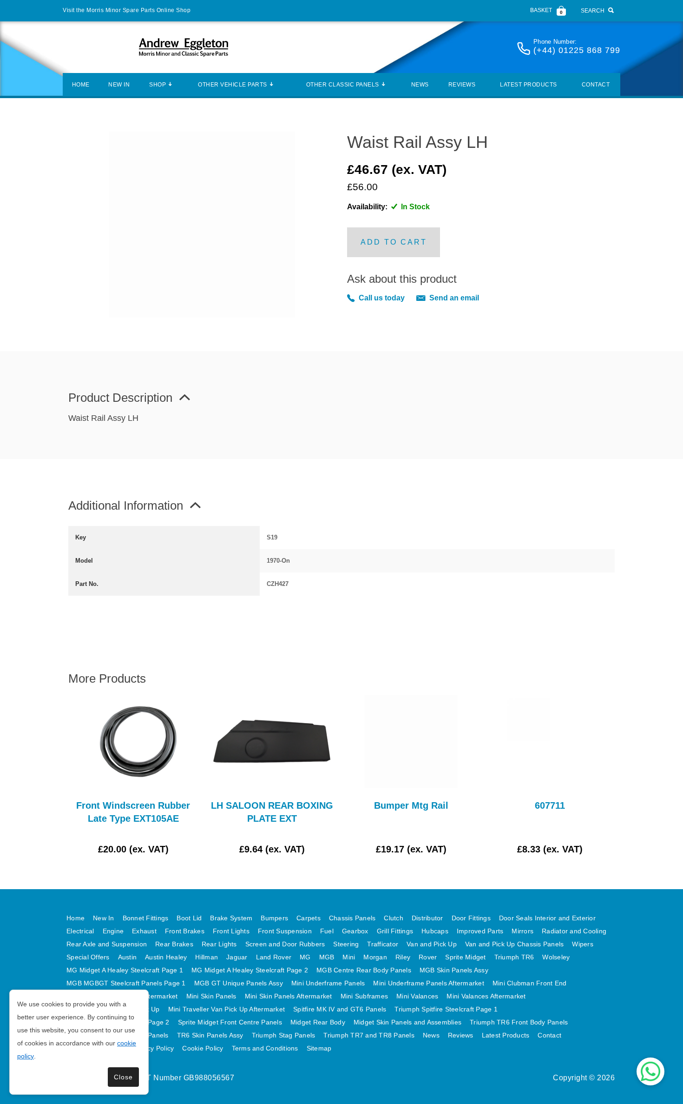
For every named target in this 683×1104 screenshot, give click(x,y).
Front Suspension (285, 931)
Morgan (375, 957)
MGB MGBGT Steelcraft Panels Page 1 (126, 983)
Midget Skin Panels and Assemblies (407, 1022)
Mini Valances (417, 996)
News (420, 84)
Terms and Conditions (265, 1048)
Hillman (206, 957)
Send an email (454, 298)
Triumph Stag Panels (283, 1035)
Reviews (462, 84)
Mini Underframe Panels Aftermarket (428, 983)
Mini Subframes (364, 996)
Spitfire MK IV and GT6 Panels (339, 1009)
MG (305, 957)
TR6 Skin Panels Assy (210, 1035)
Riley (402, 957)
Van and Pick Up (432, 944)
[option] (133, 775)
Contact (596, 84)
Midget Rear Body (317, 1022)
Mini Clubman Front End (530, 983)
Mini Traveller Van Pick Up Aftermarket (226, 1009)
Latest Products (528, 84)
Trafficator (382, 944)
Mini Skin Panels (211, 996)
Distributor (427, 918)
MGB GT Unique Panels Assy (238, 983)
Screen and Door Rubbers (285, 944)
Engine (113, 931)
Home (81, 84)
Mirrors (522, 931)
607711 (550, 805)
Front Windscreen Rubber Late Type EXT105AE (133, 812)
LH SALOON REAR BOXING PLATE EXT (272, 812)
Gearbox (355, 931)
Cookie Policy (202, 1048)
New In (119, 84)
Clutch (393, 918)
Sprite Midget (465, 957)
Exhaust (144, 931)
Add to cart (394, 242)
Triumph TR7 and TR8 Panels (368, 1035)
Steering (346, 944)
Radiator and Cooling (574, 931)
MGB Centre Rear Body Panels (363, 970)
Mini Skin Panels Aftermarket (288, 996)
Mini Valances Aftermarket (486, 996)
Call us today (382, 298)
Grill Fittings (395, 931)
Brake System (231, 918)
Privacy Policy (153, 1048)
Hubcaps (434, 931)
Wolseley (556, 957)
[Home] (183, 47)
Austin (127, 957)
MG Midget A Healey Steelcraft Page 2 (249, 970)
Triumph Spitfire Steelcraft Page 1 (446, 1009)
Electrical (80, 931)
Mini (348, 957)
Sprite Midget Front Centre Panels (230, 1022)
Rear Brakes (174, 944)
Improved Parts (480, 931)
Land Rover (274, 957)
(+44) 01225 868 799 (576, 50)
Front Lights (231, 931)
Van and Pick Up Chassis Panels (514, 944)
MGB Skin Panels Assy (454, 970)
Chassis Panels (352, 918)
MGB (327, 957)
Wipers (582, 944)
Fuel (327, 931)
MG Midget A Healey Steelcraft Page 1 (124, 970)
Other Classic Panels (342, 84)
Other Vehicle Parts (232, 84)
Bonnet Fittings (146, 918)
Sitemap (319, 1048)
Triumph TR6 (514, 957)
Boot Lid (189, 918)
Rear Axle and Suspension (106, 944)
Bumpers (274, 918)
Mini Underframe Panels (328, 983)
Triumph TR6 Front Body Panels (519, 1022)
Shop (157, 84)
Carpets (308, 918)
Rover (428, 957)
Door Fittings (471, 918)
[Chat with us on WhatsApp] (650, 1071)
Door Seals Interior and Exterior (547, 918)
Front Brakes (184, 931)
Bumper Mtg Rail (411, 805)
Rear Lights (219, 944)
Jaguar (237, 957)
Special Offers (88, 957)
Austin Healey (166, 957)
